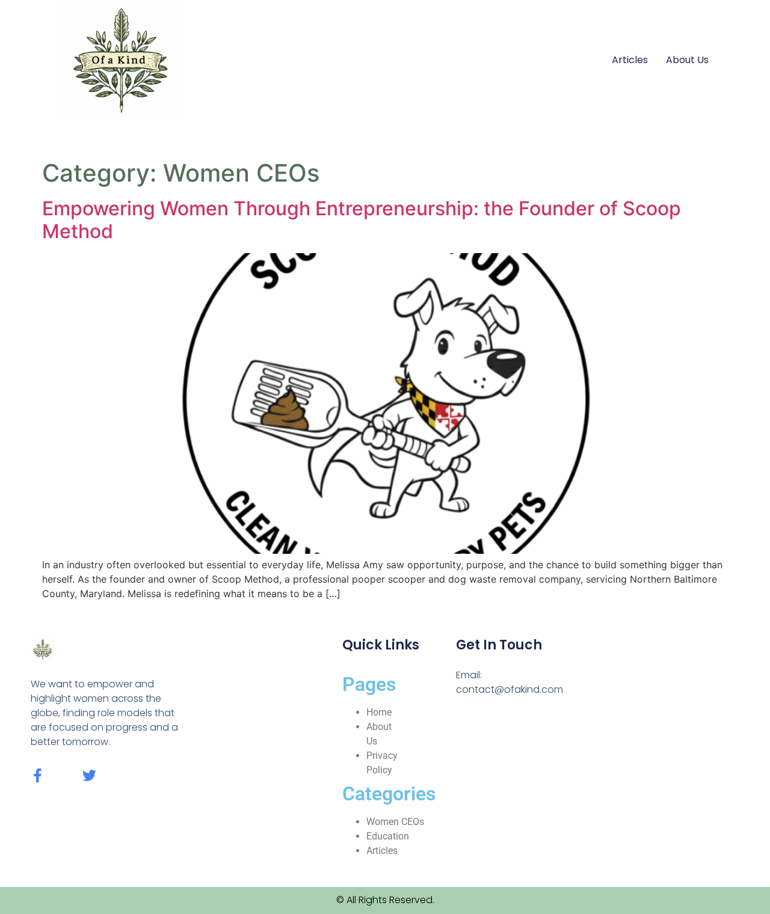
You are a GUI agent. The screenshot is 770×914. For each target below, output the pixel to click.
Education (387, 836)
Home (379, 712)
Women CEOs (395, 821)
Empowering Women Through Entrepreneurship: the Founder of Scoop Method (361, 220)
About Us (687, 60)
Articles (630, 60)
